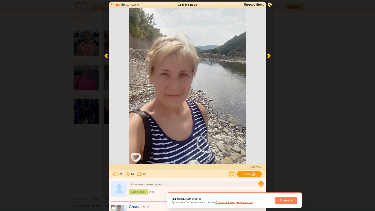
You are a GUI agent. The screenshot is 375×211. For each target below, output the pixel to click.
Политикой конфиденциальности (234, 202)
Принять (286, 200)
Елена (115, 4)
